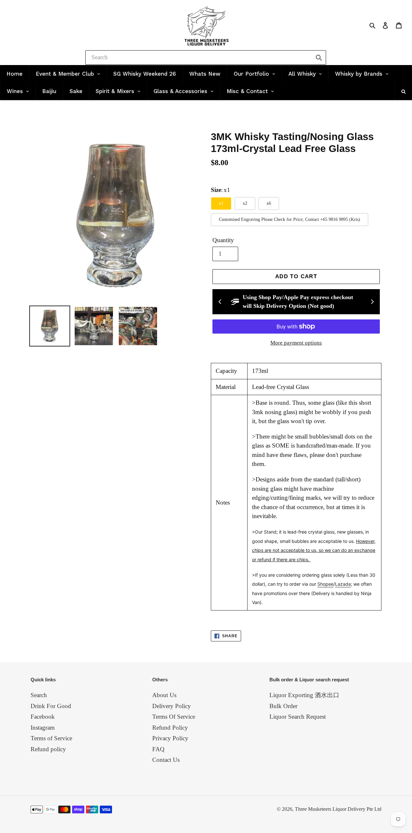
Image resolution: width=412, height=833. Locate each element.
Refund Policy (170, 727)
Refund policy (48, 749)
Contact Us (166, 759)
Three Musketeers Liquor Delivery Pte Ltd (338, 809)
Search (39, 695)
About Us (164, 695)
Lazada (343, 584)
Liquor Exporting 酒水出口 (304, 695)
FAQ (158, 749)
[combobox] (205, 57)
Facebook (43, 716)
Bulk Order (283, 706)
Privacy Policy (170, 738)
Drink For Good (51, 706)
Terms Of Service (173, 716)
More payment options (296, 343)
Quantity (223, 240)
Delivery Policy (171, 706)
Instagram (43, 727)
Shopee (325, 584)
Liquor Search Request (297, 716)
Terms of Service (51, 738)
